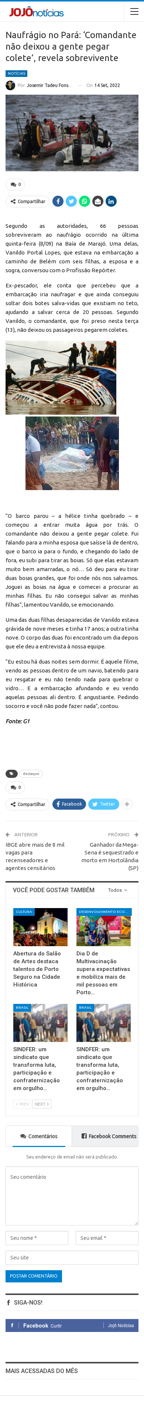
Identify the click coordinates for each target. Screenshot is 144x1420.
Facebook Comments (113, 1136)
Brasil (22, 1007)
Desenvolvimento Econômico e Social (105, 912)
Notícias (16, 73)
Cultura (24, 912)
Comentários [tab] (43, 1136)
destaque (31, 774)
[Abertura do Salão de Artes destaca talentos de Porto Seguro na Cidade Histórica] (40, 927)
